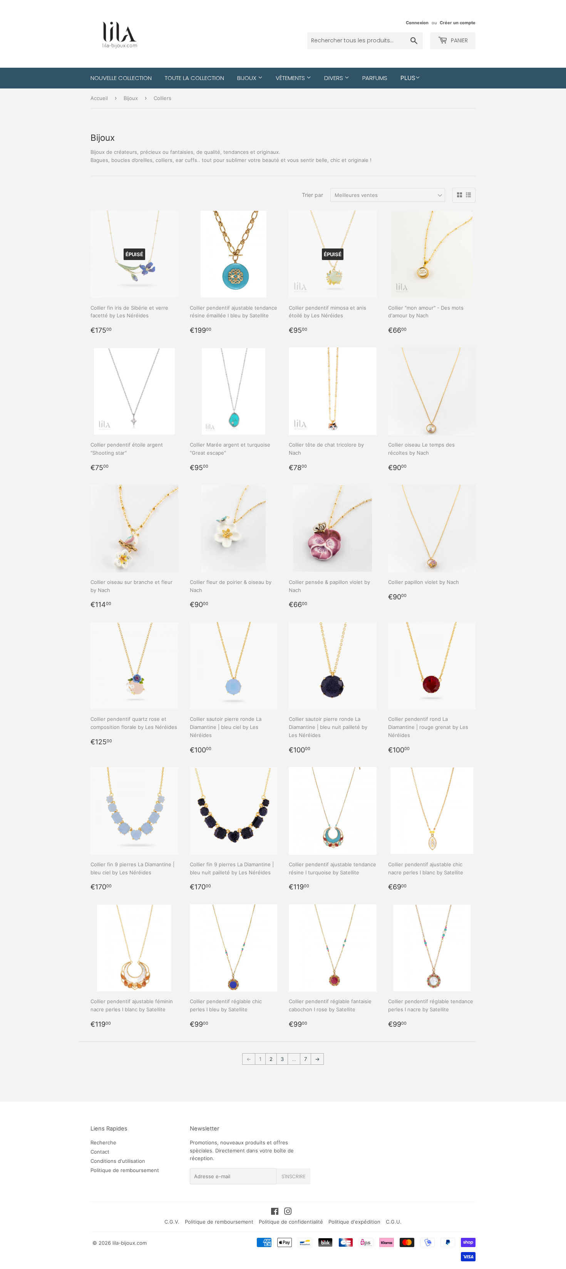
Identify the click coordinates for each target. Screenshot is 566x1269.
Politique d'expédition (354, 1222)
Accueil (99, 98)
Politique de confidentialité (291, 1222)
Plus (407, 78)
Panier (458, 40)
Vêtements (291, 78)
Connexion (417, 22)
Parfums (374, 78)
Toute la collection (194, 78)
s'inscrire (293, 1176)
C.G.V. (171, 1222)
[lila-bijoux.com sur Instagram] (288, 1212)
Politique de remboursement (124, 1170)
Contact (99, 1152)
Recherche (103, 1142)
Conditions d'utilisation (117, 1161)
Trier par (312, 195)
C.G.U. (394, 1222)
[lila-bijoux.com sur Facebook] (275, 1212)
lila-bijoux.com (129, 1243)
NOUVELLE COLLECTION (121, 78)
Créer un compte (458, 22)
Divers (334, 78)
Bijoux (247, 78)
